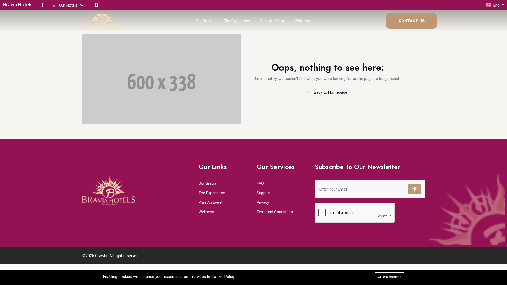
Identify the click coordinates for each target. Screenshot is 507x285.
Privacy (263, 202)
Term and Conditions (275, 212)
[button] (495, 5)
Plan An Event (272, 20)
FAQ (260, 183)
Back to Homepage (330, 92)
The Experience (237, 20)
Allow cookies (389, 277)
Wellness (302, 20)
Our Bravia (204, 20)
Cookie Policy (223, 276)
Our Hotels (69, 5)
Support (263, 193)
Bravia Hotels (18, 4)
